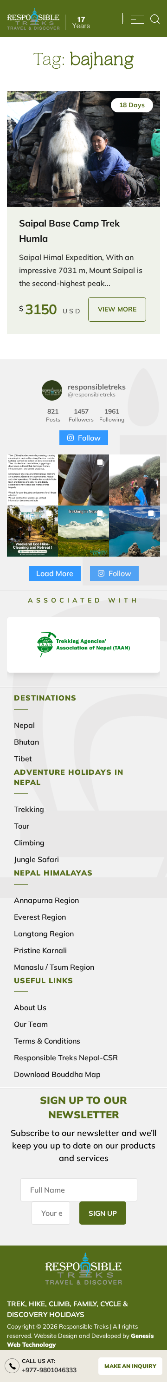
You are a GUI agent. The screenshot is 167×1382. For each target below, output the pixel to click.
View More (117, 309)
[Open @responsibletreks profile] (52, 390)
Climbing (29, 842)
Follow (89, 437)
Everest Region (40, 916)
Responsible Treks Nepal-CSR (66, 1057)
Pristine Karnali (40, 950)
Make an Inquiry (130, 1366)
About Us (30, 1007)
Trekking (29, 809)
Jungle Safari (36, 859)
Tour (21, 825)
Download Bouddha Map (57, 1074)
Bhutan (26, 741)
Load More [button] (54, 573)
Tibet (23, 758)
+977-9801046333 (49, 1370)
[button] (32, 480)
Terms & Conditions (47, 1040)
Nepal (24, 725)
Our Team (31, 1024)
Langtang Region (44, 933)
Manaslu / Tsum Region (54, 967)
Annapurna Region (46, 900)
